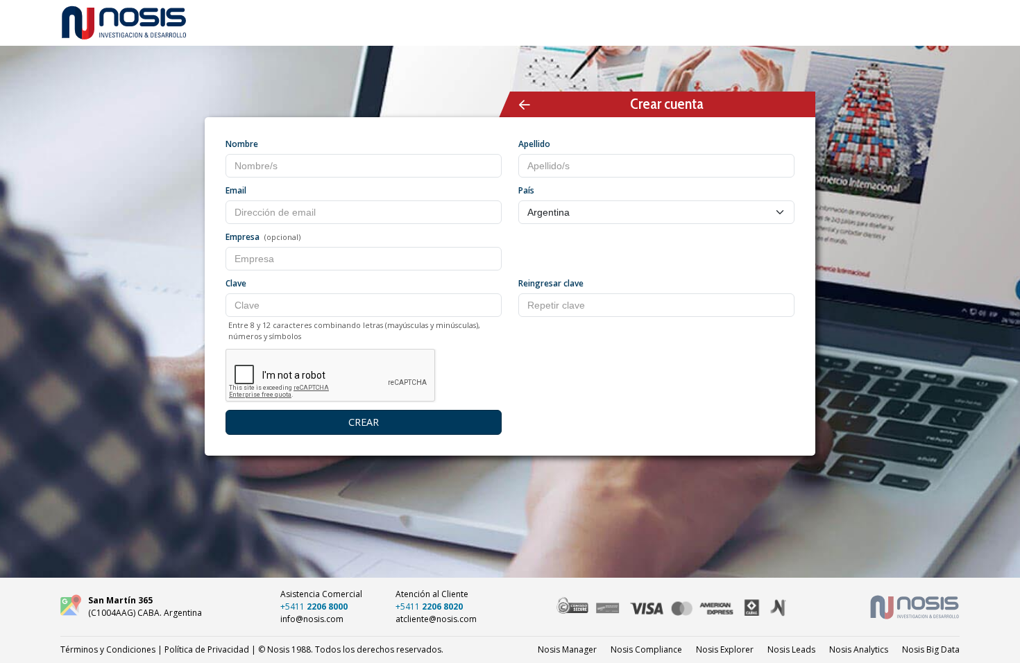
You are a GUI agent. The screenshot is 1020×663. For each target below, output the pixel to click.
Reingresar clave (551, 283)
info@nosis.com (311, 619)
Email (236, 190)
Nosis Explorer (725, 649)
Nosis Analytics (858, 649)
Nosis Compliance (646, 649)
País (526, 190)
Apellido (534, 144)
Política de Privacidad (206, 649)
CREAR (363, 422)
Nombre (242, 144)
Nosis (931, 649)
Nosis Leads (791, 649)
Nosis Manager (567, 649)
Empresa (243, 237)
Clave (236, 283)
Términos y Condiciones (107, 649)
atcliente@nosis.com (436, 619)
